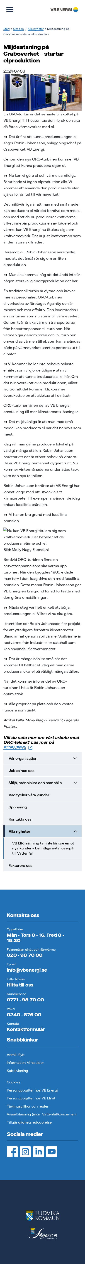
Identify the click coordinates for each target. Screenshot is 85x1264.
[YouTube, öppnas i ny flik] (51, 1151)
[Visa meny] (10, 9)
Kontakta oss (20, 819)
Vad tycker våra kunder (29, 795)
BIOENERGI (14, 747)
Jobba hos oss (21, 770)
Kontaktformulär (26, 1029)
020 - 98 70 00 (24, 955)
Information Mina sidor (25, 1062)
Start (6, 28)
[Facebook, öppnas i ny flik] (12, 1151)
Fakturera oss (20, 865)
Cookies (13, 1082)
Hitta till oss (20, 985)
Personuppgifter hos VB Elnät (31, 1098)
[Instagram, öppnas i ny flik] (25, 1151)
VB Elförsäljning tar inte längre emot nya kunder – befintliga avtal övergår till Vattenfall (43, 848)
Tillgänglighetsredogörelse (29, 1122)
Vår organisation (23, 758)
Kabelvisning (17, 1071)
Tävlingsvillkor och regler (28, 1106)
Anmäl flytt (15, 1055)
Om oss (18, 28)
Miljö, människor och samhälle (35, 782)
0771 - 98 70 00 (25, 999)
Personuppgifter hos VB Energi (32, 1090)
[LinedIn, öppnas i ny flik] (38, 1151)
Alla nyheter (36, 28)
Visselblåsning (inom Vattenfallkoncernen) (42, 1114)
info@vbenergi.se (27, 970)
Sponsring (18, 807)
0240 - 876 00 (24, 1014)
